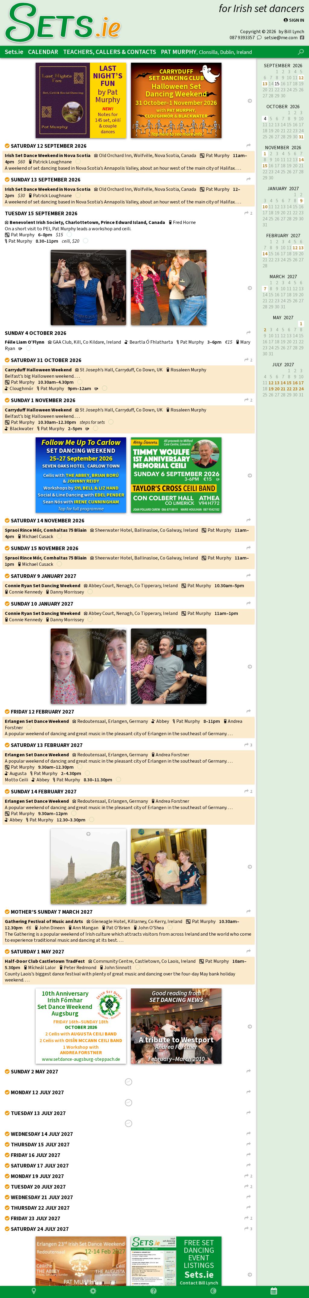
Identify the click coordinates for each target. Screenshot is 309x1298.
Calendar (43, 52)
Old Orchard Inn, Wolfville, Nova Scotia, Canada (147, 155)
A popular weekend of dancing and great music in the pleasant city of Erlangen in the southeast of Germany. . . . (119, 733)
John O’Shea (151, 928)
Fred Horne (184, 222)
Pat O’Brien (118, 928)
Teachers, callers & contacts (109, 52)
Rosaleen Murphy (188, 370)
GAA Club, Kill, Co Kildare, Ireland (87, 342)
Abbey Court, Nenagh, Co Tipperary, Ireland (133, 585)
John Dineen (52, 928)
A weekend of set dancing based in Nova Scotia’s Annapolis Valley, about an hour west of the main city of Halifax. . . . (123, 168)
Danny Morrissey (67, 592)
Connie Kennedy (25, 592)
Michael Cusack (37, 536)
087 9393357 (242, 37)
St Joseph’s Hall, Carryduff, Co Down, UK (121, 370)
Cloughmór (21, 388)
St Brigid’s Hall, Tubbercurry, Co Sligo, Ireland (121, 1102)
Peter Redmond (80, 967)
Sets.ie (14, 52)
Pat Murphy (206, 52)
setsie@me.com (281, 37)
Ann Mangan (85, 928)
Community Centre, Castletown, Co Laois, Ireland (144, 961)
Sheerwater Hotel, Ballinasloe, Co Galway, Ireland (146, 530)
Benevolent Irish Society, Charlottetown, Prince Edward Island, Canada (87, 222)
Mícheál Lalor (42, 967)
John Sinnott (118, 967)
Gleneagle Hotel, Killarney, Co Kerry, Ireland (136, 921)
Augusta (18, 773)
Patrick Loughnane (52, 162)
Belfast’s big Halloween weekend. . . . (42, 376)
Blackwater (21, 428)
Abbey (162, 721)
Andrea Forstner (172, 754)
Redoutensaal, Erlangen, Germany (112, 721)
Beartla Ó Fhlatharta (151, 342)
